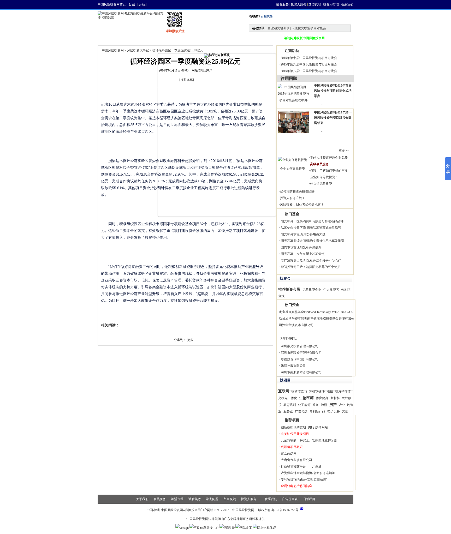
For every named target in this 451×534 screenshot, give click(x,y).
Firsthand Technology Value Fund (325, 312)
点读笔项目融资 (292, 447)
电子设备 (333, 411)
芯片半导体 (343, 391)
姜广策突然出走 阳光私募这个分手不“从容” (311, 260)
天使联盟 (234, 38)
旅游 (324, 405)
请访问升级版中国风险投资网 (304, 38)
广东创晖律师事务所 (238, 519)
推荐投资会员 (289, 289)
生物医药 (306, 398)
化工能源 (304, 405)
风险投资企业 (311, 289)
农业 (342, 405)
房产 (333, 405)
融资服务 (282, 4)
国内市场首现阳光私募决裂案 (301, 247)
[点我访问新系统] (217, 55)
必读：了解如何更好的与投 (329, 170)
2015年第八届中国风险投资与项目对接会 (309, 71)
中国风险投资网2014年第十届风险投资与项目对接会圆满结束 (333, 118)
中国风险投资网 (113, 50)
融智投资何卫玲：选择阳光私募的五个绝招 (310, 267)
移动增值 (297, 391)
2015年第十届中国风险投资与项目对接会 (309, 58)
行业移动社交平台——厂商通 (301, 466)
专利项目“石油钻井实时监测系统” (304, 479)
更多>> (344, 150)
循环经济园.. (288, 338)
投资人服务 (298, 4)
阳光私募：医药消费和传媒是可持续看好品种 (312, 221)
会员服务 (159, 499)
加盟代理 (314, 4)
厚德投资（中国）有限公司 (299, 359)
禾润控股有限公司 (293, 366)
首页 (108, 38)
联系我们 (347, 4)
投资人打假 (331, 4)
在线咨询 (266, 17)
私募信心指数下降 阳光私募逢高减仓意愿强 (311, 228)
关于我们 (142, 499)
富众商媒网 (288, 453)
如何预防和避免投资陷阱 (297, 191)
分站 (142, 4)
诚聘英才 (194, 499)
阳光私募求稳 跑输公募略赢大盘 (303, 234)
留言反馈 (229, 499)
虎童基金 (285, 312)
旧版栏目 (309, 499)
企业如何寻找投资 (292, 169)
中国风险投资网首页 (112, 4)
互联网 (283, 391)
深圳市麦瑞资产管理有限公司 (301, 353)
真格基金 (298, 312)
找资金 (179, 38)
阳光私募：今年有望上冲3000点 (303, 254)
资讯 (130, 38)
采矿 (316, 405)
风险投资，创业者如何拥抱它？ (302, 204)
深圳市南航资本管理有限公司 (301, 372)
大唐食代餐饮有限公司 (296, 460)
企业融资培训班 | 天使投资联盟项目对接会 (297, 28)
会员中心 (262, 38)
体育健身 (322, 398)
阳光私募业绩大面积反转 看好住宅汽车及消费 (312, 241)
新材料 (335, 398)
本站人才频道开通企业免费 (329, 157)
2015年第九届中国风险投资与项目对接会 (309, 64)
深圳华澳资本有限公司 (297, 325)
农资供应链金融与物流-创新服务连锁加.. (309, 473)
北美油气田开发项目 (295, 434)
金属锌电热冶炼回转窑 (296, 486)
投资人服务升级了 (292, 198)
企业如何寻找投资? (323, 177)
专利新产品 (317, 411)
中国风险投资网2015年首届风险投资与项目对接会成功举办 (333, 91)
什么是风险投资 (321, 183)
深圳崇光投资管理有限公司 (299, 346)
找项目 (154, 38)
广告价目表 (290, 499)
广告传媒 (301, 411)
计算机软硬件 (315, 391)
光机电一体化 (287, 398)
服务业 (288, 411)
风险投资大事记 (138, 50)
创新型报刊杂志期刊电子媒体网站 (304, 427)
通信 (330, 391)
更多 (190, 340)
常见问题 (212, 499)
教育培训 (289, 405)
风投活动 (205, 38)
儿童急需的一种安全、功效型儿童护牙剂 (309, 440)
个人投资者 (331, 289)
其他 (345, 411)
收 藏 (131, 4)
